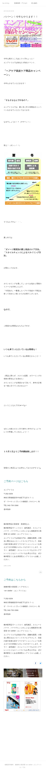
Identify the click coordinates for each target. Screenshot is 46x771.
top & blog (5, 3)
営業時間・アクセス (20, 3)
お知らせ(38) (7, 565)
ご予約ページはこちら (16, 481)
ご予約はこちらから (15, 579)
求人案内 (34, 3)
